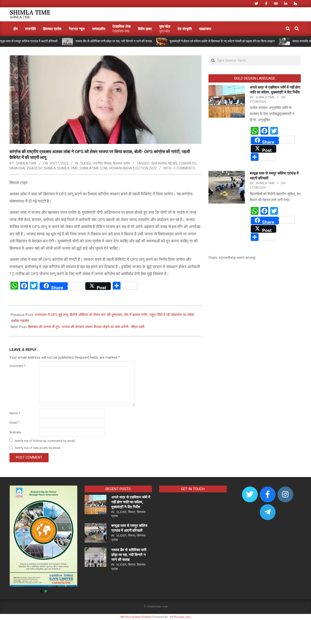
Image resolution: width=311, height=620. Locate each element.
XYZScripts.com (180, 617)
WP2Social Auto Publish (136, 617)
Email (14, 422)
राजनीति (98, 163)
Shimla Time (67, 168)
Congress (187, 163)
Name (14, 413)
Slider (85, 163)
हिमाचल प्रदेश (121, 163)
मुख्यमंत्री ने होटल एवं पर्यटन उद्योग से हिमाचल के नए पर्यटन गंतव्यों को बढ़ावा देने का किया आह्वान (207, 41)
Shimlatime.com (93, 168)
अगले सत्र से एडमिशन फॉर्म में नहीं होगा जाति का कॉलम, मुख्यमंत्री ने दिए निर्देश (130, 502)
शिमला (108, 163)
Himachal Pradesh (25, 168)
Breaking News (164, 163)
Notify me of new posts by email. (38, 448)
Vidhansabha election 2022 (133, 168)
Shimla (50, 168)
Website (15, 432)
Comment (17, 366)
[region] (43, 539)
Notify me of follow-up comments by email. (45, 440)
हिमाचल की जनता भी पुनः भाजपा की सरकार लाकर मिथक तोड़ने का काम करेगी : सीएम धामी (86, 327)
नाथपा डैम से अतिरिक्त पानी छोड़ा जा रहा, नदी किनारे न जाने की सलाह (98, 41)
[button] (17, 536)
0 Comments (184, 168)
